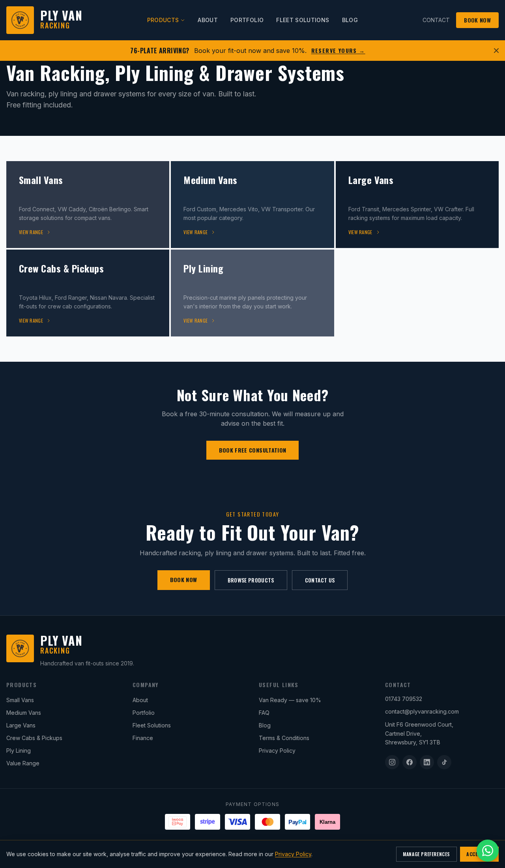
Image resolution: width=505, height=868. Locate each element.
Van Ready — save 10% (290, 700)
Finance (143, 738)
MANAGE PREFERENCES (426, 854)
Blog (265, 725)
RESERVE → (338, 50)
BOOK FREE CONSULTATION (252, 450)
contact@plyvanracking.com (422, 711)
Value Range (22, 763)
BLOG (350, 20)
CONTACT (436, 20)
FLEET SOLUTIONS (302, 20)
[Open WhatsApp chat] (488, 851)
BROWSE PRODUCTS (251, 580)
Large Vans (21, 725)
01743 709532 (403, 698)
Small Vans (20, 700)
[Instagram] (392, 762)
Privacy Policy (277, 750)
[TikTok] (444, 762)
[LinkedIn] (427, 762)
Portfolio (144, 712)
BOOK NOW (477, 20)
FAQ (264, 712)
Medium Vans (23, 712)
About (140, 700)
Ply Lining (18, 750)
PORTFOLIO (247, 20)
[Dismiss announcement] (496, 50)
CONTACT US (320, 580)
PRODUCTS (163, 20)
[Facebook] (409, 762)
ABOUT (208, 20)
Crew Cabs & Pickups (34, 738)
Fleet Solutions (152, 725)
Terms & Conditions (284, 738)
